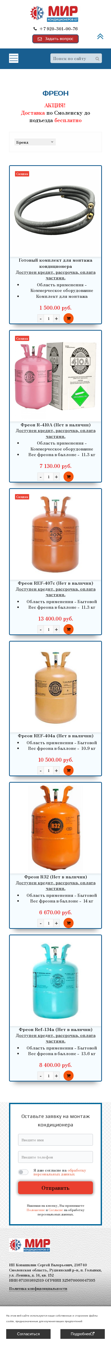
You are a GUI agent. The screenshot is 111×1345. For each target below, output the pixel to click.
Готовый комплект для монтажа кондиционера (55, 263)
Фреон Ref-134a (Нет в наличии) (55, 1029)
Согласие (56, 1209)
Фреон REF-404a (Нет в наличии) (55, 735)
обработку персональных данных (60, 1171)
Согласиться (28, 1334)
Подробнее (81, 1334)
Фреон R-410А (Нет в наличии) (56, 424)
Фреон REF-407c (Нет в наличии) (55, 583)
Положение (36, 1209)
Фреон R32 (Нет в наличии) (55, 876)
